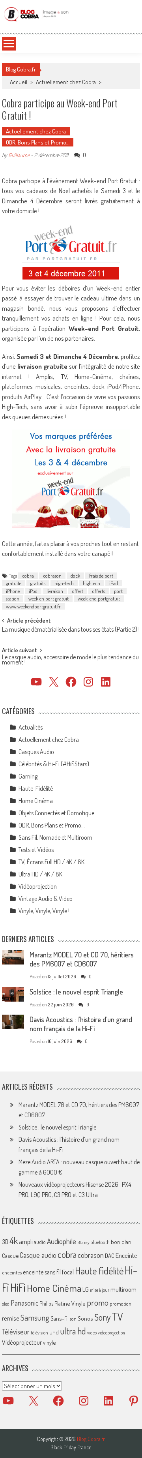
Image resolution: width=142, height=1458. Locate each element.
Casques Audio (36, 752)
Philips (46, 1303)
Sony (102, 1317)
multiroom (123, 1289)
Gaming (28, 776)
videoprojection (111, 1333)
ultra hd (73, 1330)
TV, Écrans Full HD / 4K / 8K (51, 862)
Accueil (18, 82)
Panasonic (24, 1302)
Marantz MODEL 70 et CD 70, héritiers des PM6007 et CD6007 (82, 959)
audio (40, 1241)
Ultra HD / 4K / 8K (40, 874)
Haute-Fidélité (36, 788)
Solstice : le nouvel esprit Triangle (76, 991)
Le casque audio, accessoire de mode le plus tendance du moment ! (70, 660)
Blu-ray (83, 1242)
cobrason (52, 575)
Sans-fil (59, 1318)
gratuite (13, 583)
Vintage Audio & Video (46, 899)
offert (77, 591)
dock (75, 575)
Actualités (31, 727)
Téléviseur (16, 1331)
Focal (68, 1272)
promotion (120, 1303)
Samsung (35, 1317)
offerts (98, 591)
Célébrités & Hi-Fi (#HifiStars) (54, 764)
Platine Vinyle (70, 1303)
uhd (54, 1332)
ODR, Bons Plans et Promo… (37, 142)
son (73, 1318)
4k (13, 1240)
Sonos (85, 1318)
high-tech (64, 583)
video (92, 1333)
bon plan (121, 1242)
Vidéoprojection (38, 886)
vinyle (49, 1342)
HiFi (18, 1287)
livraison (55, 591)
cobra (28, 575)
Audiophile (61, 1241)
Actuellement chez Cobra (66, 82)
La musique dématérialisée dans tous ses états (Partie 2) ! (71, 630)
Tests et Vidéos (36, 850)
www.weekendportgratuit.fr (33, 606)
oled (5, 1304)
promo (97, 1302)
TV (117, 1316)
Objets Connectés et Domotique (56, 813)
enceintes (12, 1272)
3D (5, 1242)
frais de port (101, 575)
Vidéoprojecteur (22, 1342)
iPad (113, 583)
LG (85, 1289)
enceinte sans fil (42, 1272)
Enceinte (126, 1255)
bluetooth (100, 1242)
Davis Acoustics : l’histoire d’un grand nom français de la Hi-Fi (81, 1024)
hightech (91, 583)
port (118, 591)
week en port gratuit (48, 598)
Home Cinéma (36, 801)
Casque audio (38, 1255)
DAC (109, 1255)
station (12, 598)
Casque (10, 1255)
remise (10, 1318)
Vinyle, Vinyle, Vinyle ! (44, 911)
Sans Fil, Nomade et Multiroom (55, 837)
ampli (26, 1241)
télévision (39, 1332)
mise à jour (99, 1290)
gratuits (37, 583)
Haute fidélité (99, 1271)
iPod (33, 591)
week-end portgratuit (99, 598)
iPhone (13, 591)
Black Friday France (70, 1447)
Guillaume (19, 155)
